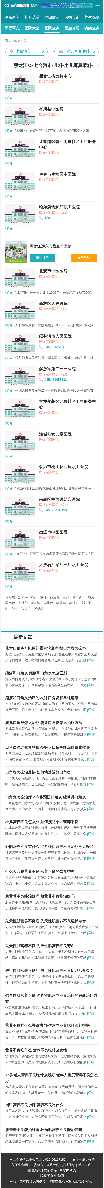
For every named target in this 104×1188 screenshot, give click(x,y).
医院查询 (52, 28)
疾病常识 (72, 17)
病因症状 (52, 17)
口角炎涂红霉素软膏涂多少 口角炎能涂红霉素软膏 (47, 747)
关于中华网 (20, 1165)
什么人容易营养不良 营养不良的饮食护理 (40, 871)
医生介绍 (72, 28)
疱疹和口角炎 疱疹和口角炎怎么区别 (36, 673)
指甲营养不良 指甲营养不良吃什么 (34, 1105)
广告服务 (37, 1165)
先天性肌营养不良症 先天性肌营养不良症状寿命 (45, 921)
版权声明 (84, 1165)
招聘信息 (68, 1165)
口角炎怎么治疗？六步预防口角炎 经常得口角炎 (45, 797)
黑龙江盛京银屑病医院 (60, 597)
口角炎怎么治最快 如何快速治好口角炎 (38, 772)
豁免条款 (34, 1170)
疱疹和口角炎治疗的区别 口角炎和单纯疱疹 (41, 698)
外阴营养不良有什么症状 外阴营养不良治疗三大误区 (49, 847)
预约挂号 (42, 258)
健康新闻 (12, 17)
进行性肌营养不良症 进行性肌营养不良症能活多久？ (49, 971)
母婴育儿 (12, 28)
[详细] (91, 660)
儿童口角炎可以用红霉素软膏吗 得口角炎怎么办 (45, 648)
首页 (8, 40)
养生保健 (92, 17)
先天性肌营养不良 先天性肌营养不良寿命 (40, 946)
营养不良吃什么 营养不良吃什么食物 (36, 1050)
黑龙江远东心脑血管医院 (23, 597)
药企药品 (32, 17)
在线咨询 (83, 258)
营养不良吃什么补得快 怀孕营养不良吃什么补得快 (47, 1025)
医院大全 (32, 28)
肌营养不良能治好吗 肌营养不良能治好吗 (40, 896)
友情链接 (50, 1170)
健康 (34, 5)
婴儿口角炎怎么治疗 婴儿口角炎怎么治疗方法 (43, 723)
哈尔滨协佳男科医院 (20, 603)
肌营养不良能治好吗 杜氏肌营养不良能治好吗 (43, 1130)
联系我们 (52, 1165)
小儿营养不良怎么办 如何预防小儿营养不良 (41, 822)
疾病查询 (92, 28)
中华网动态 (68, 1170)
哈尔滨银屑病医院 (51, 603)
